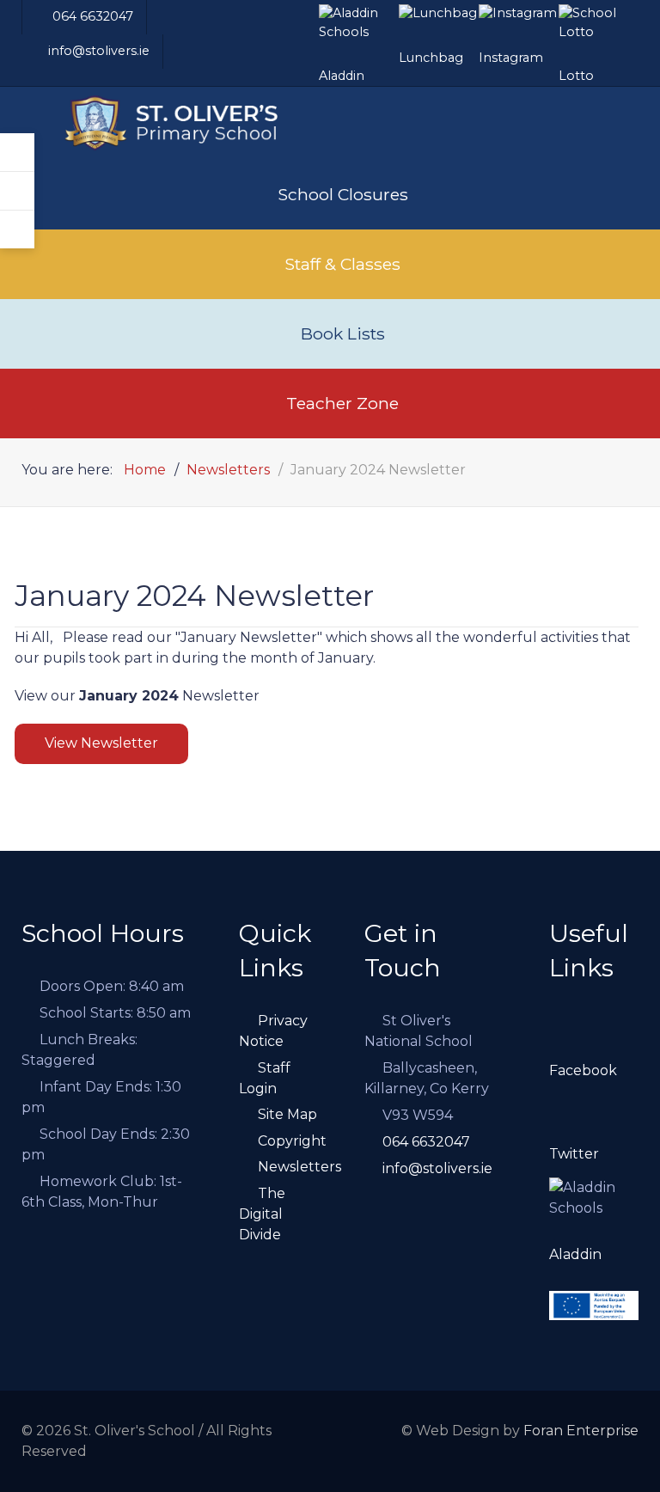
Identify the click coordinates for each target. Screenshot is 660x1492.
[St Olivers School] (186, 123)
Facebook (583, 1070)
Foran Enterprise (581, 1430)
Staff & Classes (342, 264)
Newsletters (299, 1167)
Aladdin (575, 1254)
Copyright (292, 1141)
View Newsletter (101, 743)
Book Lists (343, 333)
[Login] (17, 152)
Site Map (287, 1114)
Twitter (574, 1154)
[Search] (17, 191)
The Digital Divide (262, 1214)
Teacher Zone (342, 403)
